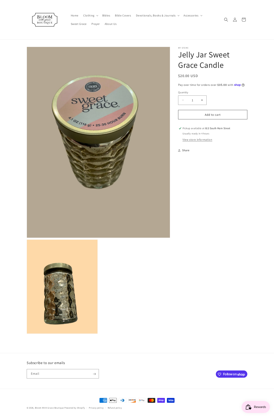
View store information (197, 139)
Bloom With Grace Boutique (49, 407)
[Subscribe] (94, 374)
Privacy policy (96, 407)
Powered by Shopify (74, 407)
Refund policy (115, 407)
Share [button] (186, 150)
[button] (90, 15)
